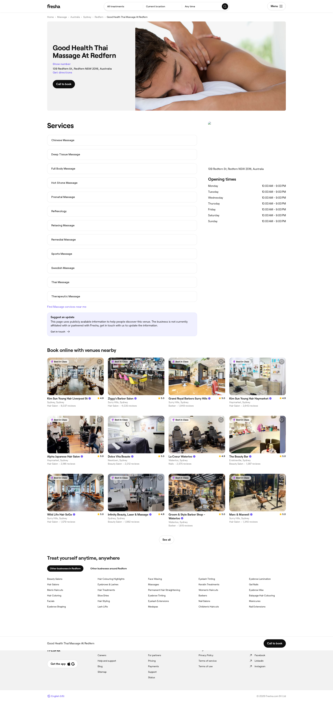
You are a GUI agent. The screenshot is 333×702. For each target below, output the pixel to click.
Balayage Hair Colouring (262, 595)
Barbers (203, 595)
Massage (62, 17)
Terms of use (206, 666)
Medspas (153, 606)
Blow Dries (103, 595)
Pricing (152, 660)
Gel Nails (253, 584)
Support (152, 671)
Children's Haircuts (209, 606)
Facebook (260, 655)
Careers (102, 655)
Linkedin (259, 660)
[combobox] (123, 6)
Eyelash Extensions (158, 601)
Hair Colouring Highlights (111, 578)
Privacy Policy (206, 655)
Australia (75, 17)
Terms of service (208, 660)
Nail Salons (204, 601)
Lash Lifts (103, 606)
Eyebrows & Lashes (108, 584)
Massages (153, 584)
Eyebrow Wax (256, 590)
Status (151, 677)
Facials (50, 601)
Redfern (99, 17)
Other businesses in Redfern (65, 568)
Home (50, 17)
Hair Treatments (106, 590)
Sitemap (102, 671)
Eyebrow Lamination (260, 578)
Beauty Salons (54, 578)
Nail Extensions (257, 606)
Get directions (62, 72)
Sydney (87, 17)
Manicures (255, 601)
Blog (100, 666)
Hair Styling (104, 601)
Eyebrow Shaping (56, 606)
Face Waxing (155, 578)
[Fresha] (53, 6)
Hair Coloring (54, 595)
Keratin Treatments (209, 584)
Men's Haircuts (55, 590)
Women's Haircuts (208, 590)
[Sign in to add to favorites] (99, 362)
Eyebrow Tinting (156, 595)
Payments (153, 666)
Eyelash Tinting (207, 578)
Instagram (260, 666)
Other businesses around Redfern (108, 568)
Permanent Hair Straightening (164, 590)
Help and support (107, 660)
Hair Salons (53, 584)
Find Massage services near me (66, 306)
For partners (154, 655)
